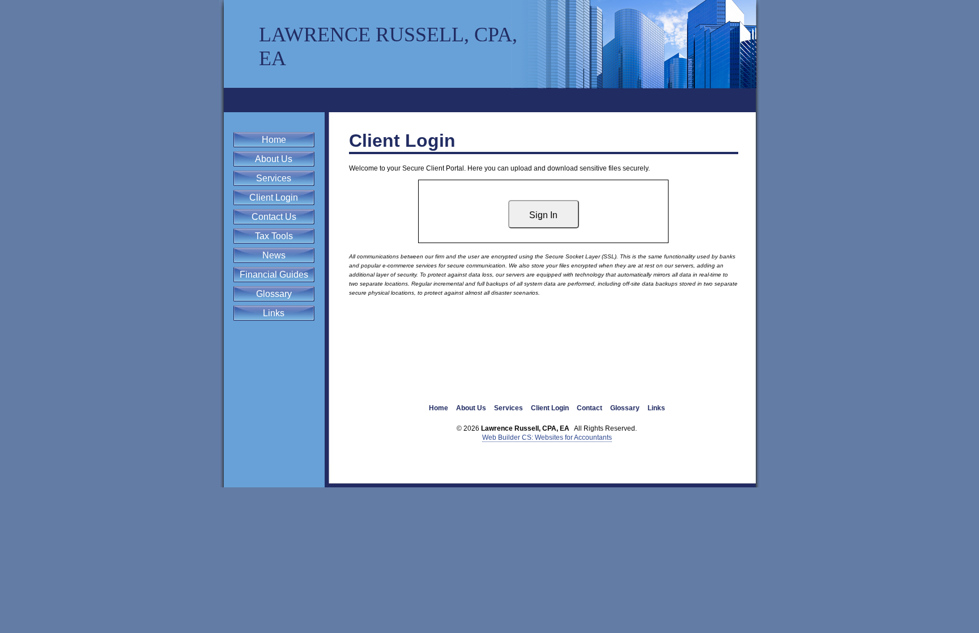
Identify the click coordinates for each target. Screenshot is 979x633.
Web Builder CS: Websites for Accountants (547, 437)
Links (273, 313)
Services (273, 178)
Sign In (543, 215)
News (274, 255)
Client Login (273, 197)
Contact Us (274, 217)
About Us (273, 159)
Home (274, 140)
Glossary (274, 294)
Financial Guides (274, 274)
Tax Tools (274, 236)
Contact (589, 408)
